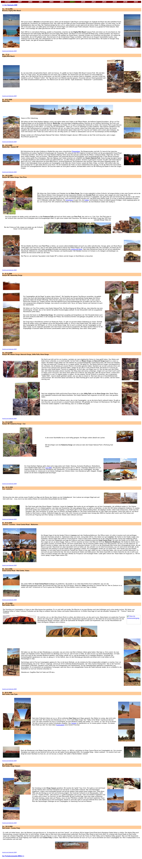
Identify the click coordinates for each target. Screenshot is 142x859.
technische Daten (76, 249)
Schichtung (69, 200)
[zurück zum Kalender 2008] (9, 51)
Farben (86, 200)
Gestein (73, 723)
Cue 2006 (48, 468)
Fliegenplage (76, 151)
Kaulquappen (60, 725)
